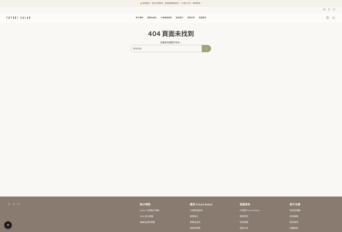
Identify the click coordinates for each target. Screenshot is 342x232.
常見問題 (244, 222)
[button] (139, 17)
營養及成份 (195, 222)
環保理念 (244, 216)
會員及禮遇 (295, 210)
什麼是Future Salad (249, 210)
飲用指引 (194, 216)
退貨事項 (294, 222)
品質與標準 (195, 228)
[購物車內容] (334, 17)
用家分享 (244, 228)
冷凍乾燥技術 (196, 210)
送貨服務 (294, 216)
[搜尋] (206, 48)
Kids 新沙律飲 (146, 216)
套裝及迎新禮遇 (147, 222)
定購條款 (294, 228)
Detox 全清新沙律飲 (149, 210)
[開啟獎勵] (8, 225)
